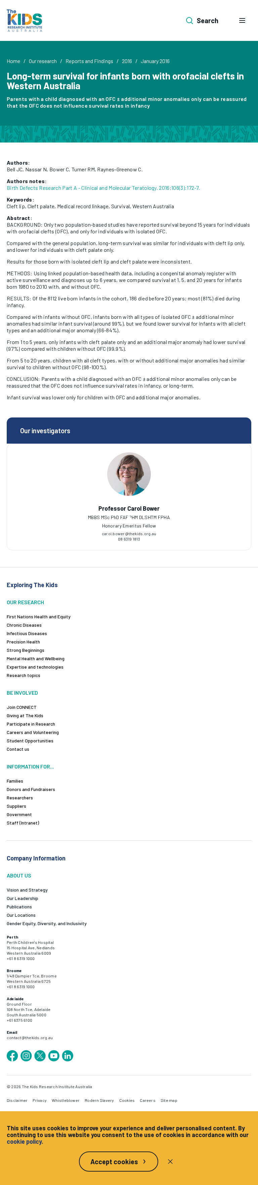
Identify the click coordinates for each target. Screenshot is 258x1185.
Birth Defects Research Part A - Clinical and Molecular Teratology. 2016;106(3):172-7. (103, 187)
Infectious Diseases (27, 633)
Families (15, 781)
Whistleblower (66, 1100)
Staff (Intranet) (23, 823)
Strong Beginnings (25, 650)
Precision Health (23, 641)
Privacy (40, 1100)
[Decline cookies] (170, 1161)
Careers (148, 1100)
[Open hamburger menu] (242, 20)
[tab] (129, 517)
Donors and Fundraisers (31, 789)
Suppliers (16, 806)
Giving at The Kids (25, 715)
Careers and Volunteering (33, 732)
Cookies (127, 1100)
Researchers (20, 797)
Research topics (23, 675)
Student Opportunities (30, 740)
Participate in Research (31, 724)
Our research (43, 61)
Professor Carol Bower (129, 508)
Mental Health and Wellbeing (35, 658)
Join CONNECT (22, 707)
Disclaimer (17, 1100)
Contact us (18, 749)
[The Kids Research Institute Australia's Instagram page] (26, 1056)
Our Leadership (22, 898)
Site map (169, 1100)
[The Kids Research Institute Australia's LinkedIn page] (67, 1056)
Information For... (30, 766)
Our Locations (21, 915)
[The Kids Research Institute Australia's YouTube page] (53, 1056)
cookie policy (24, 1141)
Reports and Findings (89, 61)
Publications (19, 906)
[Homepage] (24, 20)
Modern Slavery (99, 1100)
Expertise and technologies (35, 667)
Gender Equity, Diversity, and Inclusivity (47, 923)
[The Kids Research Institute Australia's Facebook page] (12, 1056)
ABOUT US (19, 875)
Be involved (22, 692)
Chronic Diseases (24, 625)
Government (19, 814)
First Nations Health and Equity (39, 616)
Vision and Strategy (27, 890)
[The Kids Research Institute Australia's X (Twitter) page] (40, 1056)
